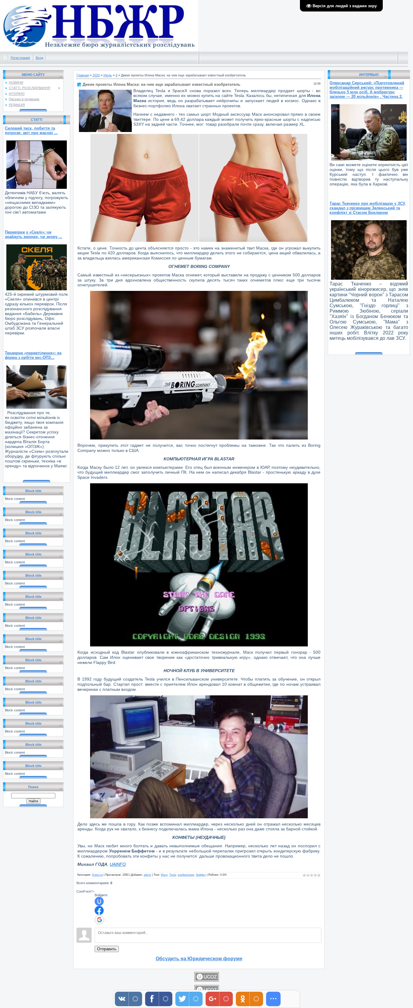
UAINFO (118, 864)
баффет (201, 874)
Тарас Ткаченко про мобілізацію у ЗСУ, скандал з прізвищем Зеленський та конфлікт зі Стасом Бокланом (368, 208)
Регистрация (20, 58)
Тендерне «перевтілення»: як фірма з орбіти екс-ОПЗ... (33, 355)
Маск (164, 874)
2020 (96, 75)
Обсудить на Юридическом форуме (199, 958)
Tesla (172, 874)
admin (147, 874)
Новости (97, 874)
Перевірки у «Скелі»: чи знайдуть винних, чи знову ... (33, 234)
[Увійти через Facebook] (99, 910)
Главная (82, 75)
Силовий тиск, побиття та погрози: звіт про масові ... (31, 130)
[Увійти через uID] (99, 901)
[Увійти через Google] (99, 920)
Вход (39, 58)
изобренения (186, 874)
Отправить (106, 949)
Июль (107, 75)
